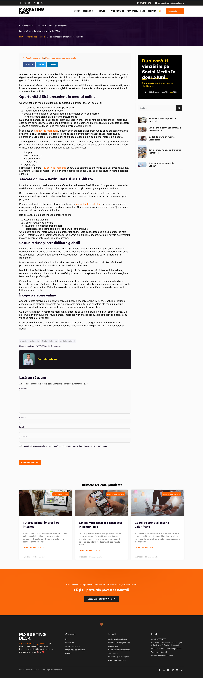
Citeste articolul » (33, 547)
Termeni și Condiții (159, 652)
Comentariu (24, 388)
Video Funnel (117, 11)
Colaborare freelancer (117, 660)
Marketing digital (69, 58)
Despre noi (88, 11)
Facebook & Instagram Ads (119, 643)
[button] (29, 64)
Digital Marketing (52, 58)
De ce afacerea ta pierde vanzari (161, 164)
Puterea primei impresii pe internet (162, 120)
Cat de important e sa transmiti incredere (165, 151)
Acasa (77, 11)
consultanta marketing (88, 204)
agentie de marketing (46, 130)
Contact (152, 11)
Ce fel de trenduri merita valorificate (162, 138)
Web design (113, 653)
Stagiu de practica (72, 646)
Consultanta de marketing (118, 657)
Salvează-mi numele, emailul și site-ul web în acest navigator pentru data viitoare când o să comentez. (64, 446)
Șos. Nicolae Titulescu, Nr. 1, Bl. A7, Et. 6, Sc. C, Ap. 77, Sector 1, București (166, 644)
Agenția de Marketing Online (31, 643)
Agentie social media (36, 37)
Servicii (102, 11)
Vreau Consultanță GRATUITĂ (101, 599)
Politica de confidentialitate (162, 656)
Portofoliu (132, 11)
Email (22, 427)
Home (22, 37)
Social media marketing (117, 639)
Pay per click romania (54, 167)
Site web (23, 436)
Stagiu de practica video (75, 650)
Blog (142, 11)
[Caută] (179, 108)
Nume (22, 417)
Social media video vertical (119, 650)
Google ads (113, 646)
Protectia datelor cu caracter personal (166, 648)
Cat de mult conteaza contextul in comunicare (165, 129)
